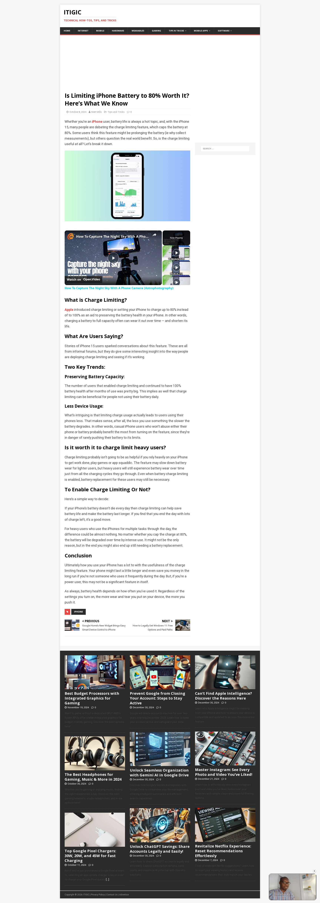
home (67, 30)
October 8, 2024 (77, 112)
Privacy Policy (98, 894)
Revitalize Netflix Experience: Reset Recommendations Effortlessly (223, 851)
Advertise (124, 894)
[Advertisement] (160, 61)
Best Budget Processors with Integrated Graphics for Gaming (92, 698)
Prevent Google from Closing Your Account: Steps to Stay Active (157, 698)
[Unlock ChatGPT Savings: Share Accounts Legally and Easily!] (160, 840)
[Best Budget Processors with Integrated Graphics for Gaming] (95, 687)
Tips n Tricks (176, 30)
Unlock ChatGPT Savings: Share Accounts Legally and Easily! (160, 849)
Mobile (100, 30)
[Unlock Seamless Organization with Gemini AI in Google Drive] (160, 764)
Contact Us (112, 894)
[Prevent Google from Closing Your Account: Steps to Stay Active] (160, 687)
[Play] (176, 252)
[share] (154, 234)
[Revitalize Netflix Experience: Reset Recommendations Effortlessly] (225, 840)
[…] (107, 879)
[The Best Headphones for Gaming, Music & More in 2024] (95, 768)
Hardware (118, 30)
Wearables (138, 30)
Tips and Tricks (116, 112)
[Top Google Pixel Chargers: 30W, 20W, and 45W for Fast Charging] (95, 844)
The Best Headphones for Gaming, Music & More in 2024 (93, 777)
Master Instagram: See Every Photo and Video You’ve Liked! (223, 772)
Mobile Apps (201, 30)
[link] (70, 236)
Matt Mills (96, 112)
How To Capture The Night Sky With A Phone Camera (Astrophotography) (112, 236)
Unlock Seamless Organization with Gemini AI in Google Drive (159, 772)
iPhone (97, 121)
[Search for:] (225, 149)
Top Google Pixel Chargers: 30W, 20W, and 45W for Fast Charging (90, 855)
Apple (69, 310)
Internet (83, 30)
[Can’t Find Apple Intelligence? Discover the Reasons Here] (225, 687)
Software (223, 30)
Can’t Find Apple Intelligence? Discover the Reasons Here (223, 696)
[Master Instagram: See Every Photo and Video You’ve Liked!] (225, 763)
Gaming (156, 30)
